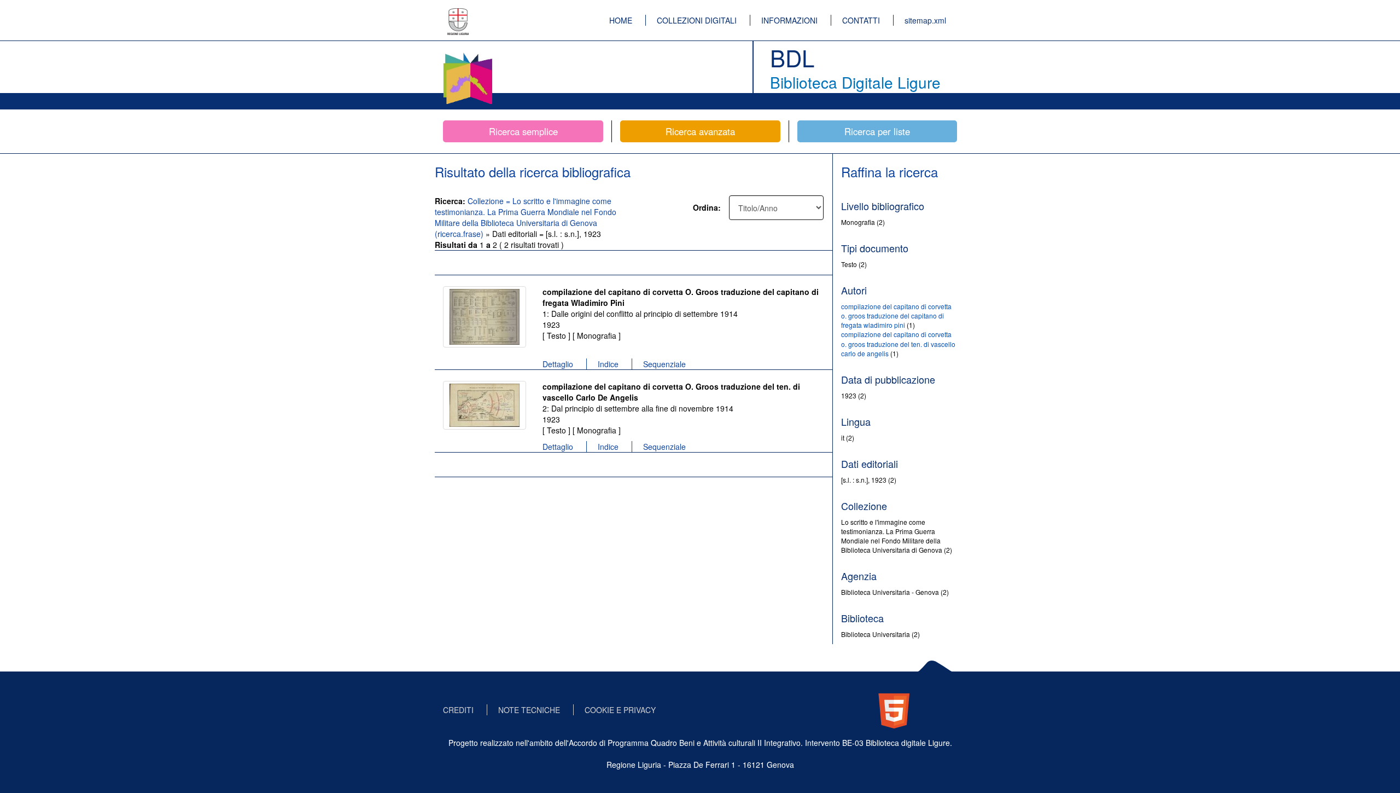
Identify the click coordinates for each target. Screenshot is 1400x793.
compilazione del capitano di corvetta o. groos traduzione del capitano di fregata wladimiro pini (896, 315)
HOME (620, 20)
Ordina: (707, 207)
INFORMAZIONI (789, 20)
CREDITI (458, 709)
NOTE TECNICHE (529, 709)
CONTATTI (861, 20)
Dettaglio (557, 363)
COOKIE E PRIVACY (620, 709)
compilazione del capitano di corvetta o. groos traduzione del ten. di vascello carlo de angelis (898, 343)
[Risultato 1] (484, 317)
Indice (608, 363)
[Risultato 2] (484, 405)
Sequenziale (664, 363)
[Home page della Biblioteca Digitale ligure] (467, 54)
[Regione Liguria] (458, 13)
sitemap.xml (925, 20)
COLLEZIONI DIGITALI (697, 20)
